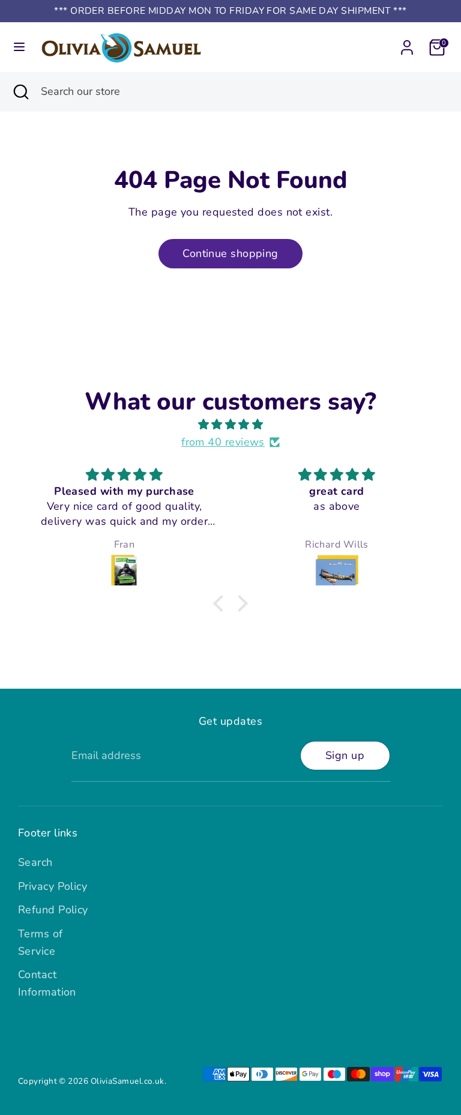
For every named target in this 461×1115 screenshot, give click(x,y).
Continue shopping (230, 253)
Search (35, 862)
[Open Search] (20, 91)
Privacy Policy (52, 886)
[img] (230, 425)
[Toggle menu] (19, 47)
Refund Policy (53, 909)
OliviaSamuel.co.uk (127, 1081)
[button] (221, 602)
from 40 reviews (223, 442)
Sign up (344, 755)
